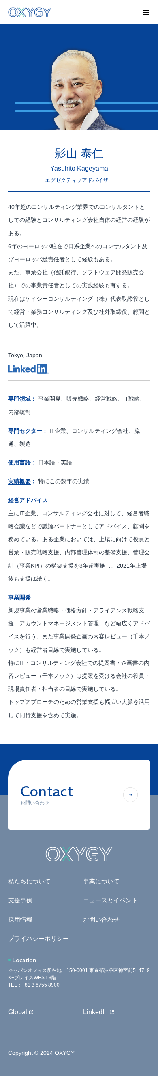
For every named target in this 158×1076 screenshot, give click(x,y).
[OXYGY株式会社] (71, 12)
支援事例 (20, 900)
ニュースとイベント (110, 900)
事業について (101, 881)
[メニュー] (146, 12)
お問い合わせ (101, 919)
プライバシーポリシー (38, 938)
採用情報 (20, 919)
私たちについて (29, 881)
